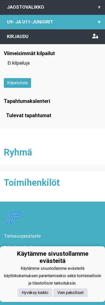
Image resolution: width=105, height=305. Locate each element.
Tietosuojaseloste (22, 236)
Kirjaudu (18, 36)
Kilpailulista (17, 82)
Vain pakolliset (70, 292)
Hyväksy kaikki (35, 292)
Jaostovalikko (53, 7)
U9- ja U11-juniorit (53, 22)
